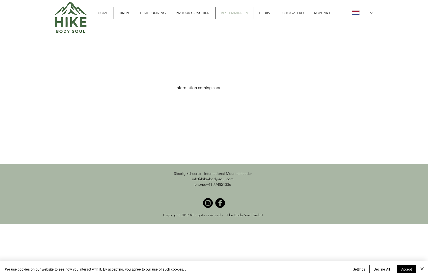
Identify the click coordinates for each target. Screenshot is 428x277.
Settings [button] (359, 269)
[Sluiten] (422, 269)
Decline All (382, 269)
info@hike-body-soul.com (213, 179)
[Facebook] (220, 203)
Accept (406, 269)
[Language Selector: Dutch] (362, 13)
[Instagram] (208, 203)
